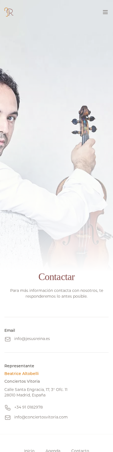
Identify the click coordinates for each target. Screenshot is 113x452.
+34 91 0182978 (28, 407)
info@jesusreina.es (32, 338)
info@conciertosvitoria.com (41, 417)
